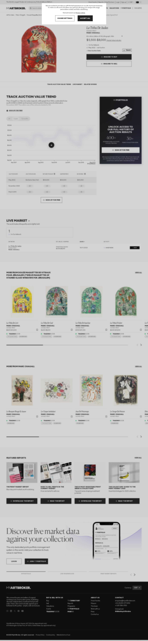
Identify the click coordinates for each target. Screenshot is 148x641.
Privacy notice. (80, 13)
